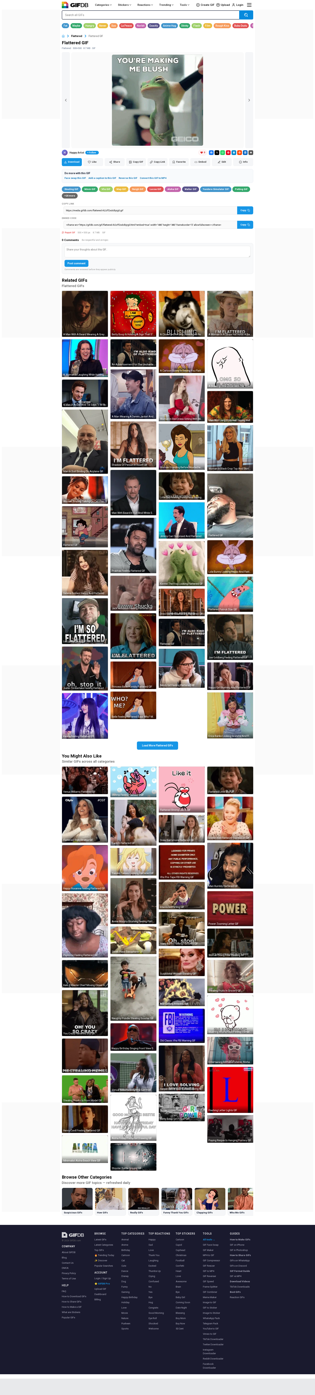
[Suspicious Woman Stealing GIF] (182, 962)
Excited (152, 1265)
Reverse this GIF (128, 178)
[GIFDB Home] (63, 36)
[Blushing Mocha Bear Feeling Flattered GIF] (230, 1015)
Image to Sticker (211, 1313)
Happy (152, 1239)
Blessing (180, 1313)
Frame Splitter (210, 1286)
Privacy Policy (69, 1273)
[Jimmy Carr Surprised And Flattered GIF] (182, 520)
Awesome (181, 1281)
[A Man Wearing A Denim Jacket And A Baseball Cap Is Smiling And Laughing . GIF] (133, 394)
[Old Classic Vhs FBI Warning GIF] (182, 1026)
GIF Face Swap (211, 1244)
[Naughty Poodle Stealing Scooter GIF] (133, 989)
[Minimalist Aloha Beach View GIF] (85, 1149)
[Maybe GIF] (76, 25)
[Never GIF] (102, 25)
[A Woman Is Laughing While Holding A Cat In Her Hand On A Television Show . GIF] (85, 358)
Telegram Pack (210, 1323)
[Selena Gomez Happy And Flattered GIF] (85, 573)
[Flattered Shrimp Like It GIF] (182, 790)
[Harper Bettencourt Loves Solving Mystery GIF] (182, 1068)
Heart (178, 1271)
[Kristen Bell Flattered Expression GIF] (230, 818)
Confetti (180, 1265)
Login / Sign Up (102, 1278)
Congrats (153, 1307)
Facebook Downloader (209, 1366)
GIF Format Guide (240, 1271)
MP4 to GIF (208, 1255)
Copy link (68, 204)
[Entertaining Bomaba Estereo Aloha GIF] (230, 1050)
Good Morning (156, 1313)
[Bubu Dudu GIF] (240, 25)
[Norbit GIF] (140, 25)
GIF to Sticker (210, 1307)
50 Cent (180, 1328)
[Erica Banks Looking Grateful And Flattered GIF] (230, 715)
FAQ (64, 1291)
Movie (124, 1313)
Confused (154, 1281)
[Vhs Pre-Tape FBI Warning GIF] (182, 862)
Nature (124, 1318)
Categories (102, 5)
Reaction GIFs (237, 1297)
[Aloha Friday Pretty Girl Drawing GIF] (133, 1118)
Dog (123, 1281)
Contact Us (67, 1262)
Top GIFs (99, 1250)
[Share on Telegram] (234, 152)
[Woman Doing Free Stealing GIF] (230, 943)
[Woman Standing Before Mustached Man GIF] (182, 447)
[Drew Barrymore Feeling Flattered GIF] (182, 602)
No (150, 1286)
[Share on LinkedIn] (245, 152)
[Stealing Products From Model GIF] (85, 1089)
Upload (225, 5)
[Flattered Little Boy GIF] (230, 780)
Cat (123, 1260)
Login (239, 5)
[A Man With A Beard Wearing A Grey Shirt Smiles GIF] (85, 314)
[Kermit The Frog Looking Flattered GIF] (182, 563)
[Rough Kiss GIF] (222, 25)
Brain (178, 1286)
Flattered (76, 36)
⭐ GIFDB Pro (102, 1283)
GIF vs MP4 (235, 1276)
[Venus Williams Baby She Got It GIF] (133, 1072)
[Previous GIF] (66, 100)
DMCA (65, 1268)
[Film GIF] (207, 25)
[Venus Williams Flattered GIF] (85, 780)
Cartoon (125, 1255)
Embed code (69, 218)
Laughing (153, 1260)
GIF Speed (208, 1281)
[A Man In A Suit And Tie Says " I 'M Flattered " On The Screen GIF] (85, 393)
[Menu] (249, 5)
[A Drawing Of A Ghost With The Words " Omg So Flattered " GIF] (230, 364)
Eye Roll (153, 1318)
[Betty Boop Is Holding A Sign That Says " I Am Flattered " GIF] (133, 314)
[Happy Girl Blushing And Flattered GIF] (230, 676)
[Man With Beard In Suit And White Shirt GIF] (133, 492)
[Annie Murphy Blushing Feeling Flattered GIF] (133, 901)
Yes (150, 1292)
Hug (151, 1302)
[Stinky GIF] (184, 25)
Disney (125, 1276)
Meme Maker (210, 1297)
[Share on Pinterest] (228, 152)
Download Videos (240, 1281)
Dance (124, 1271)
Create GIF (207, 5)
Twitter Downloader (213, 1344)
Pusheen (125, 1323)
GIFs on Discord (238, 1265)
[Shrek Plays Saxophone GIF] (133, 940)
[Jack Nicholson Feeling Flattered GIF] (133, 593)
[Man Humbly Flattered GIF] (230, 866)
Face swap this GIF (75, 178)
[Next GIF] (249, 100)
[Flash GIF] (197, 25)
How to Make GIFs (240, 1239)
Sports (125, 1328)
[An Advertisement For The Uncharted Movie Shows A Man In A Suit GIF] (133, 353)
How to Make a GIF (72, 1307)
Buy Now (180, 1323)
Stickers (123, 5)
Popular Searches (103, 1265)
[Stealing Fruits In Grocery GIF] (230, 976)
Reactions (143, 5)
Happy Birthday (129, 1297)
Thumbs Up (155, 1271)
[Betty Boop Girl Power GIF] (182, 1107)
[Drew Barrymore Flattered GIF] (182, 829)
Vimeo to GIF (209, 1334)
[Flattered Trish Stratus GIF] (85, 820)
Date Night (181, 1307)
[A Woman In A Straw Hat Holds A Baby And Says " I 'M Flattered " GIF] (230, 314)
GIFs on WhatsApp (240, 1260)
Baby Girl (180, 1297)
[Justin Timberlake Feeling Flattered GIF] (85, 668)
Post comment (76, 263)
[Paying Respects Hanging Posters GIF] (230, 1129)
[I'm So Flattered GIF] (85, 621)
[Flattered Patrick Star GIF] (230, 594)
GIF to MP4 (208, 1271)
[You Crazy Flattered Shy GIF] (85, 1013)
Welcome (154, 1328)
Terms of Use (69, 1278)
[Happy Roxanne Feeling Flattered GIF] (85, 868)
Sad (151, 1244)
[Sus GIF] (114, 25)
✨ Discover (100, 1260)
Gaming (125, 1292)
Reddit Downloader (213, 1358)
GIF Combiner (210, 1292)
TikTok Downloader (213, 1339)
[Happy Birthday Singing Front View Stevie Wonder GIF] (133, 1037)
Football (180, 1260)
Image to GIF (209, 1302)
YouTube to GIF (211, 1328)
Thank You (154, 1255)
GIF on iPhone (237, 1244)
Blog (64, 1257)
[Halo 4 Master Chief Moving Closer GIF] (85, 974)
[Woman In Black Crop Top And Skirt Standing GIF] (230, 448)
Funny (124, 1286)
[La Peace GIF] (126, 25)
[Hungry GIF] (89, 25)
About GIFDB (68, 1252)
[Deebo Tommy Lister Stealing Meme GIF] (85, 1056)
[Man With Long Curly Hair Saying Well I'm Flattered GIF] (230, 407)
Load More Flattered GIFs (157, 745)
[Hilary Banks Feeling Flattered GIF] (182, 929)
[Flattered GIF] (85, 526)
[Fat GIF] (65, 25)
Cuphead (180, 1250)
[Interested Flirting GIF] (182, 895)
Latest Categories (103, 1244)
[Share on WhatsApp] (222, 152)
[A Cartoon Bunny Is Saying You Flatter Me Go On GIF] (182, 356)
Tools (183, 5)
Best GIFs (235, 1292)
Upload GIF (100, 1289)
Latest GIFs (100, 1239)
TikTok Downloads (240, 1286)
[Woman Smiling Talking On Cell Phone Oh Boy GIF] (85, 490)
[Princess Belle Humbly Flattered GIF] (133, 675)
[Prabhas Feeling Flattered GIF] (133, 545)
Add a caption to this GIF (102, 178)
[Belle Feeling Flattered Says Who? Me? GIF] (133, 705)
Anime (124, 1244)
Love (124, 1307)
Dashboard (100, 1294)
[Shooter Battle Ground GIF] (133, 1157)
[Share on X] (217, 152)
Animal (125, 1239)
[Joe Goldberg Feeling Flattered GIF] (230, 637)
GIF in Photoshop (239, 1250)
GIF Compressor (211, 1260)
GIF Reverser (209, 1276)
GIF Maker (208, 1250)
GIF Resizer (209, 1265)
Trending (165, 5)
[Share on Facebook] (211, 152)
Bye (150, 1297)
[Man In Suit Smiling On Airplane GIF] (85, 442)
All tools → (209, 1239)
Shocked (153, 1323)
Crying (152, 1276)
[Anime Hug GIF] (169, 25)
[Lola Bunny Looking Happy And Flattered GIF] (230, 557)
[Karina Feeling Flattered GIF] (85, 716)
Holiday (125, 1302)
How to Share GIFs (71, 1301)
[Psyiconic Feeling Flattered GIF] (85, 925)
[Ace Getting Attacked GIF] (182, 992)
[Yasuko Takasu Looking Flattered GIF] (133, 862)
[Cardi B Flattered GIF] (133, 823)
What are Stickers (71, 1312)
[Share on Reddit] (239, 152)
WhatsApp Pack (211, 1318)
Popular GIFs (68, 1317)
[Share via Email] (250, 152)
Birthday (125, 1250)
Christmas (181, 1255)
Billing (97, 1299)
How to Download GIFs (74, 1296)
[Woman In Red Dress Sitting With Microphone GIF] (182, 398)
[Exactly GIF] (154, 25)
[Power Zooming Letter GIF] (230, 908)
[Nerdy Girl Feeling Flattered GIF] (182, 668)
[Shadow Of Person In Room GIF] (133, 444)
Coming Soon (183, 1302)
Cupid (179, 1244)
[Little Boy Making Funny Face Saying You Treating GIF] (182, 486)
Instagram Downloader (209, 1351)
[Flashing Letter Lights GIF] (230, 1090)
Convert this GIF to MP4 (153, 178)
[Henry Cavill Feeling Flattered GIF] (85, 1119)
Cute (123, 1265)
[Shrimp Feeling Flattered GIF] (133, 782)
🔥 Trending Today (104, 1255)
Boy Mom (181, 1318)
